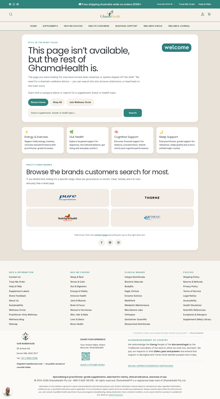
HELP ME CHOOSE (73, 25)
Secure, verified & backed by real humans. (150, 365)
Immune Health (78, 295)
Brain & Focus (77, 305)
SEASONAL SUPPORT (126, 25)
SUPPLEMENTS (50, 25)
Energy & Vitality (79, 291)
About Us (14, 300)
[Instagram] (110, 242)
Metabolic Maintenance (137, 305)
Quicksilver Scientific (136, 319)
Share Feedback (17, 295)
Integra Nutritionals (135, 277)
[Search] (11, 14)
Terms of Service (192, 291)
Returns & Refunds (193, 281)
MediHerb (130, 300)
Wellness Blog (16, 319)
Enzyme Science (133, 295)
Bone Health (76, 324)
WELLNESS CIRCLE (153, 25)
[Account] (202, 14)
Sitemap (13, 324)
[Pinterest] (118, 242)
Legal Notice (189, 295)
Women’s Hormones (81, 310)
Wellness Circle (17, 310)
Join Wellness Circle (80, 102)
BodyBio (129, 286)
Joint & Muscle (78, 300)
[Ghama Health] (110, 14)
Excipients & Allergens (195, 314)
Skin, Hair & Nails (79, 314)
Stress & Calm (77, 281)
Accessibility (190, 300)
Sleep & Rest (77, 277)
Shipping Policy (191, 277)
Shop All (57, 102)
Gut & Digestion (78, 286)
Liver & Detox (77, 319)
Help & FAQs (205, 4)
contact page (100, 235)
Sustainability (16, 305)
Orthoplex (130, 314)
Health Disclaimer (192, 305)
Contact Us (15, 277)
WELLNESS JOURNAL (179, 25)
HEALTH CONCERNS (98, 25)
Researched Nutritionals (137, 324)
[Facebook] (101, 242)
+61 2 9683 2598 (29, 358)
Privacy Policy (190, 286)
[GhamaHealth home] (44, 336)
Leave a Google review (92, 364)
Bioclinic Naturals (134, 281)
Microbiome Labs (134, 310)
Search (133, 113)
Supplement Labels (19, 291)
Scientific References (194, 310)
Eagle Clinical (132, 291)
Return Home (38, 102)
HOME (33, 25)
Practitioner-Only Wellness (23, 314)
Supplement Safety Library (197, 319)
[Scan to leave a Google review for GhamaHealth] (96, 356)
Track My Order (187, 4)
